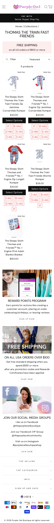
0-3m (19, 137)
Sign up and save (27, 488)
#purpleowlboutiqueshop (27, 445)
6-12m (19, 131)
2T (8, 126)
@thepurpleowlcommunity (27, 435)
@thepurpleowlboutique (26, 425)
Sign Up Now (27, 319)
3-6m (9, 137)
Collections (30, 26)
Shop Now (27, 379)
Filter (13, 59)
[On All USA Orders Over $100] (27, 340)
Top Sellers (27, 461)
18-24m (17, 126)
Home (18, 26)
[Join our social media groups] (27, 400)
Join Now (27, 452)
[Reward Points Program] (27, 283)
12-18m (9, 131)
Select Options (14, 120)
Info (27, 479)
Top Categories (27, 470)
